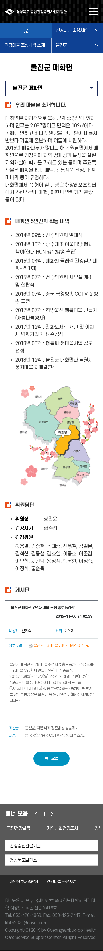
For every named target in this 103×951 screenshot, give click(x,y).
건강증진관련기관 (25, 846)
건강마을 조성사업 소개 (24, 45)
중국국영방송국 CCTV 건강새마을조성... (55, 735)
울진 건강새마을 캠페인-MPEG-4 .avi (61, 645)
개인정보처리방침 (23, 881)
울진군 (62, 45)
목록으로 (51, 758)
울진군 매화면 (55, 90)
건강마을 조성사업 (72, 30)
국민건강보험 (18, 828)
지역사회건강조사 (62, 828)
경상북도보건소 (23, 860)
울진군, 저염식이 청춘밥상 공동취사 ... (53, 728)
